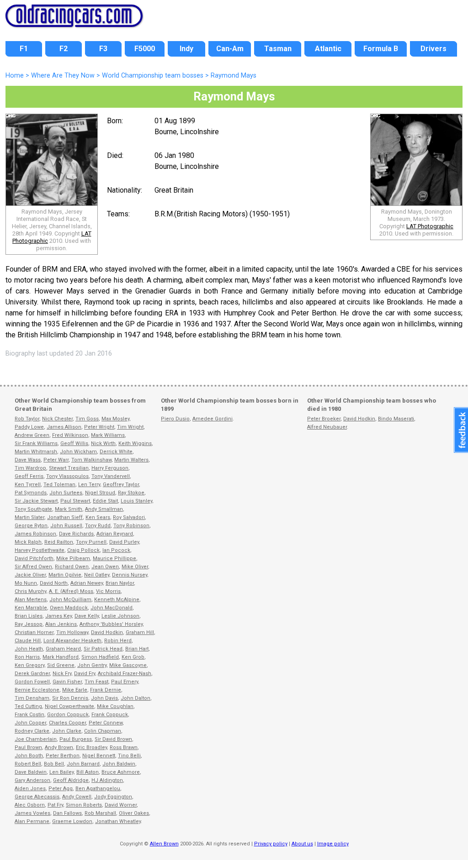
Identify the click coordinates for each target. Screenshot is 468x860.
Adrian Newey (86, 583)
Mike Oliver (135, 567)
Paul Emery (124, 682)
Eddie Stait (105, 501)
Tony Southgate (33, 509)
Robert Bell (28, 764)
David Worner (121, 805)
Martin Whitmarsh (36, 452)
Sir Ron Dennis (70, 698)
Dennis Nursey (129, 575)
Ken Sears (97, 517)
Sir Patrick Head (103, 649)
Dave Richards (76, 534)
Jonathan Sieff (65, 517)
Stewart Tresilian (69, 468)
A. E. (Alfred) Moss (71, 591)
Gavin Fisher (67, 682)
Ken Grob (133, 657)
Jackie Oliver (30, 575)
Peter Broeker (323, 419)
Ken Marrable (31, 608)
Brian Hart (137, 649)
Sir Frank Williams (36, 443)
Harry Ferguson (109, 468)
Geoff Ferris (29, 476)
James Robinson (35, 534)
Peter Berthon (63, 756)
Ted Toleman (59, 485)
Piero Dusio (175, 419)
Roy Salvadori (129, 517)
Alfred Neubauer (327, 427)
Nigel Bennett (98, 756)
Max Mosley (115, 419)
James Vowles (32, 813)
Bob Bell (54, 764)
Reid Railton (58, 542)
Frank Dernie (105, 690)
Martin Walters (131, 460)
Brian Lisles (29, 616)
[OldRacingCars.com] (74, 22)
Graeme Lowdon (72, 821)
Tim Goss (87, 419)
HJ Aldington (107, 780)
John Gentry (91, 665)
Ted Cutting (28, 706)
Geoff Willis (74, 443)
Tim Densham (32, 698)
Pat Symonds (31, 493)
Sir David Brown (113, 739)
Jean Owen (105, 567)
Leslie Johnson (120, 616)
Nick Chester (57, 419)
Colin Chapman (102, 731)
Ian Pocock (116, 550)
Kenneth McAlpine (116, 600)
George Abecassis (37, 797)
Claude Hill (28, 641)
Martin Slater (29, 517)
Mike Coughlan (115, 706)
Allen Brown (164, 844)
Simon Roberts (84, 805)
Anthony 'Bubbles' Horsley (111, 624)
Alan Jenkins (61, 624)
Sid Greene (60, 665)
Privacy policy (270, 844)
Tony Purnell (91, 542)
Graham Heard (63, 649)
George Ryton (31, 526)
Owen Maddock (69, 608)
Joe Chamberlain (36, 739)
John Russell (66, 526)
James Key (58, 616)
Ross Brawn (124, 747)
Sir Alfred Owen (33, 567)
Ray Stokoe (131, 493)
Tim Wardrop (30, 468)
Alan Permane (32, 821)
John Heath (29, 649)
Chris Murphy (30, 591)
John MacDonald (111, 608)
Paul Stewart (75, 501)
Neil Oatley (96, 575)
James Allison (64, 427)
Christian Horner (34, 632)
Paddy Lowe (29, 427)
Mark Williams (108, 435)
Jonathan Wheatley (118, 821)
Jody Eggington (113, 797)
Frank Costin (29, 715)
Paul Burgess (75, 739)
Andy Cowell (76, 797)
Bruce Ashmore (120, 772)
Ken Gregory (29, 665)
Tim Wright (130, 427)
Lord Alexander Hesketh (72, 641)
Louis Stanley (136, 501)
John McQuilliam (70, 600)
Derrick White (116, 452)
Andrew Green (32, 435)
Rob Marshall (100, 813)
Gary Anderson (32, 780)
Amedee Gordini (212, 419)
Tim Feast (96, 682)
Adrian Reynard (114, 534)
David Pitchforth (34, 558)
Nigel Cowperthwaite (69, 706)
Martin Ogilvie (64, 575)
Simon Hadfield (100, 657)
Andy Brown (59, 747)
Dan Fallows (67, 813)
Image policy (333, 844)
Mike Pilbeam (73, 558)
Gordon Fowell (32, 682)
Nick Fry (62, 673)
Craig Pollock (83, 550)
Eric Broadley (91, 747)
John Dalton (135, 698)
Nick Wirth (103, 443)
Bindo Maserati (396, 419)
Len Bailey (61, 772)
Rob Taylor (27, 419)
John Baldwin (118, 764)
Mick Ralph (28, 542)
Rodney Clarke (32, 731)
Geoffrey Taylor (121, 485)
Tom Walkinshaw (91, 460)
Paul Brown (28, 747)
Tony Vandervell (110, 476)
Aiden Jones (30, 789)
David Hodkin (107, 632)
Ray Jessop (29, 624)
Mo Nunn (26, 583)
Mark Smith (68, 509)
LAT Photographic (429, 226)
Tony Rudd (98, 526)
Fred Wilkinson (70, 435)
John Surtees (65, 493)
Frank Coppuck (109, 715)
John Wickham (78, 452)
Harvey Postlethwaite (39, 550)
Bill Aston (87, 772)
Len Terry (89, 485)
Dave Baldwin (31, 772)
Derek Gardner (32, 673)
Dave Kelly (86, 616)
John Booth (29, 756)
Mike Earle (74, 690)
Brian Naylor (120, 583)
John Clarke (66, 731)
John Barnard (83, 764)
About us (302, 844)
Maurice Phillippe (114, 558)
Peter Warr (56, 460)
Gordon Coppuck (68, 715)
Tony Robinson (131, 526)
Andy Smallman (104, 509)
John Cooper (30, 723)
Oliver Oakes (134, 813)
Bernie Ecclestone (37, 690)
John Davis (104, 698)
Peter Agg (60, 789)
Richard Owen (72, 567)
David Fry (84, 673)
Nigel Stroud (100, 493)
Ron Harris (27, 657)
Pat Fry (55, 805)
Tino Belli (129, 756)
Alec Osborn (30, 805)
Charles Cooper (67, 723)
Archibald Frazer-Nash (124, 673)
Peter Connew (105, 723)
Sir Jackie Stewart (36, 501)
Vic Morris (108, 591)
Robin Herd (118, 641)
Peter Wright (99, 427)
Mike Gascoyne (128, 665)
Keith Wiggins (135, 443)
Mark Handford (61, 657)
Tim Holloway (72, 632)
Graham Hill (140, 632)
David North (54, 583)
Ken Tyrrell (28, 485)
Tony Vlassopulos (67, 476)
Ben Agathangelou (97, 789)
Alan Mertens (31, 600)
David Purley (124, 542)
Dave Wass (28, 460)
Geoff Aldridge (71, 780)
